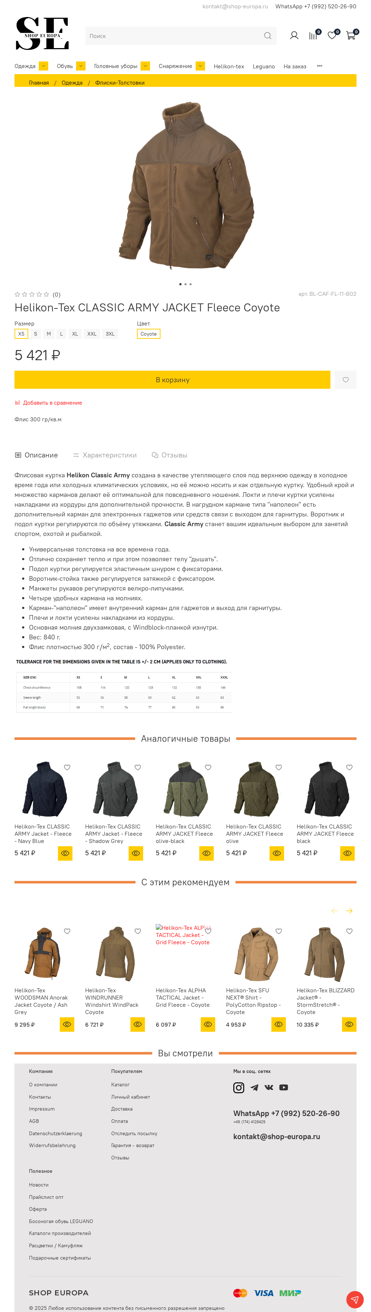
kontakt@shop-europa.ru (276, 1136)
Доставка (122, 1109)
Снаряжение (175, 65)
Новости (39, 1184)
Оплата (119, 1121)
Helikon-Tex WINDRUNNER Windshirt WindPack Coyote (111, 1001)
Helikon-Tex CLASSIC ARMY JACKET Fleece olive (254, 833)
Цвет (143, 323)
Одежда (25, 65)
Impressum (42, 1109)
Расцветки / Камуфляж (56, 1245)
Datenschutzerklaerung (55, 1133)
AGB (34, 1121)
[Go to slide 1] (180, 284)
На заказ (295, 66)
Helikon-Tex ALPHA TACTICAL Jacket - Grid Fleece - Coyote (183, 997)
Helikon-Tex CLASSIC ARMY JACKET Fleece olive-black (184, 833)
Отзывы (120, 1157)
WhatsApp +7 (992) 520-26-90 (316, 6)
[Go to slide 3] (190, 284)
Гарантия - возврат (132, 1145)
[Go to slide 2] (185, 284)
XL (75, 334)
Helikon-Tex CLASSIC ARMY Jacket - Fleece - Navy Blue (43, 833)
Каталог (120, 1084)
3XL (110, 334)
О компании (43, 1084)
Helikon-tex (229, 66)
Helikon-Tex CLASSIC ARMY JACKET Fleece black (325, 833)
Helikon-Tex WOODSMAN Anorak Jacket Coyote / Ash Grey (41, 1001)
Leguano (264, 66)
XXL (91, 334)
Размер (24, 323)
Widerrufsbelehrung (52, 1145)
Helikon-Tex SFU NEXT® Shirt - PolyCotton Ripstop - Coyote (253, 1001)
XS (21, 334)
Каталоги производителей (60, 1233)
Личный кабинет (130, 1097)
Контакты (40, 1097)
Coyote (149, 334)
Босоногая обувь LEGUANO (61, 1221)
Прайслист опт (46, 1197)
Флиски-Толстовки (120, 82)
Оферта (38, 1209)
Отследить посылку (134, 1133)
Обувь (65, 65)
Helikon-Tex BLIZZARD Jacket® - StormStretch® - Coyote (326, 1001)
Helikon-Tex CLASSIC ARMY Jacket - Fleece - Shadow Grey (113, 833)
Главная (39, 82)
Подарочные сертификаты (60, 1258)
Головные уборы (115, 65)
